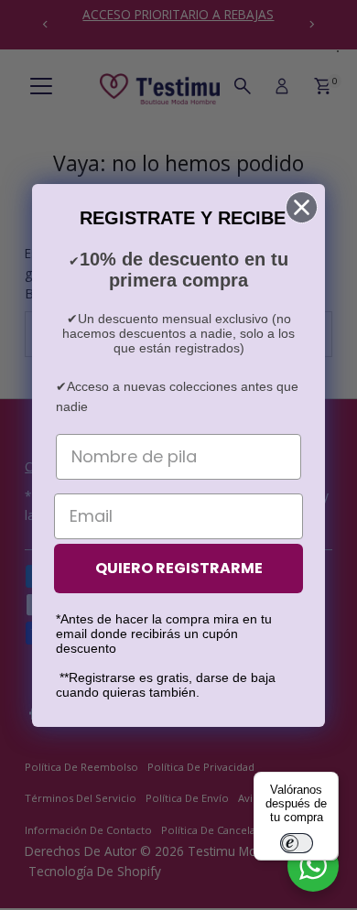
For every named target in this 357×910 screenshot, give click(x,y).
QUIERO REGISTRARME (179, 568)
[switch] (296, 843)
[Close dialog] (302, 207)
